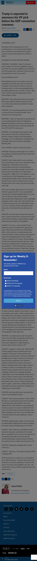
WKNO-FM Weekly (12, 281)
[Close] (34, 254)
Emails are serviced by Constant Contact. (22, 295)
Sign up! (18, 301)
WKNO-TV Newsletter (13, 286)
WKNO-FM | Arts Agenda (14, 283)
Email (5, 269)
